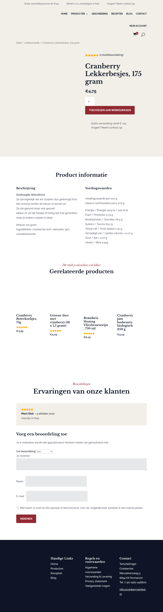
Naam (20, 481)
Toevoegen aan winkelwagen (110, 110)
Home (64, 13)
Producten (78, 13)
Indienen (26, 518)
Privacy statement (96, 581)
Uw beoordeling (25, 451)
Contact (141, 13)
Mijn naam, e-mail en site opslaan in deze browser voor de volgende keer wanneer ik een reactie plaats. (81, 507)
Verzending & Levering (98, 576)
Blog (129, 13)
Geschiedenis (100, 13)
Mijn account (138, 26)
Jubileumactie (32, 42)
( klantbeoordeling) (111, 54)
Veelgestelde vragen (97, 585)
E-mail (21, 496)
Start (18, 42)
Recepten (117, 13)
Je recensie (23, 455)
